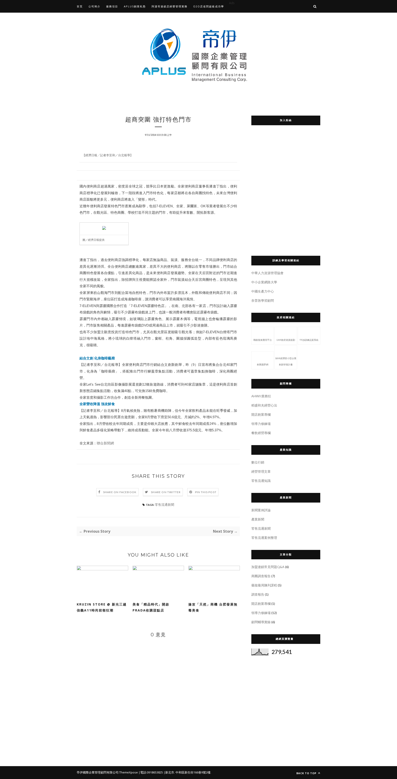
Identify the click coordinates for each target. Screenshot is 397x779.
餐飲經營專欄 (261, 433)
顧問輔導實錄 (261, 622)
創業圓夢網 (262, 364)
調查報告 (257, 594)
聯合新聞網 (105, 443)
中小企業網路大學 (264, 282)
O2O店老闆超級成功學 (208, 6)
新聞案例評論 (261, 510)
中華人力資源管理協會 (267, 273)
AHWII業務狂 (261, 396)
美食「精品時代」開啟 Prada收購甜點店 (153, 607)
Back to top (306, 773)
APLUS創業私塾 (135, 6)
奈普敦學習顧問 (262, 300)
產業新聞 (257, 519)
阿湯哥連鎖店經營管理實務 (169, 6)
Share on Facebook (119, 492)
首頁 (80, 6)
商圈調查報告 (261, 576)
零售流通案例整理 (264, 538)
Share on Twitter (166, 492)
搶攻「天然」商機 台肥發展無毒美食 (213, 607)
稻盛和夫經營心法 (264, 405)
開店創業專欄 (261, 414)
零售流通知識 (261, 481)
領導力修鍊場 (261, 424)
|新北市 (169, 772)
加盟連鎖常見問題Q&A (267, 567)
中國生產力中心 (262, 291)
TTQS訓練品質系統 (309, 339)
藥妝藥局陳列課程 (264, 585)
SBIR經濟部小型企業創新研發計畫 (285, 361)
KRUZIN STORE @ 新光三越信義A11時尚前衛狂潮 (102, 607)
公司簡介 (94, 6)
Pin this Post (206, 492)
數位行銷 (257, 462)
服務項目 (112, 6)
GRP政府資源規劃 (286, 339)
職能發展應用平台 (262, 339)
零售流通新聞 (164, 504)
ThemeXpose (128, 772)
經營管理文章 (261, 471)
